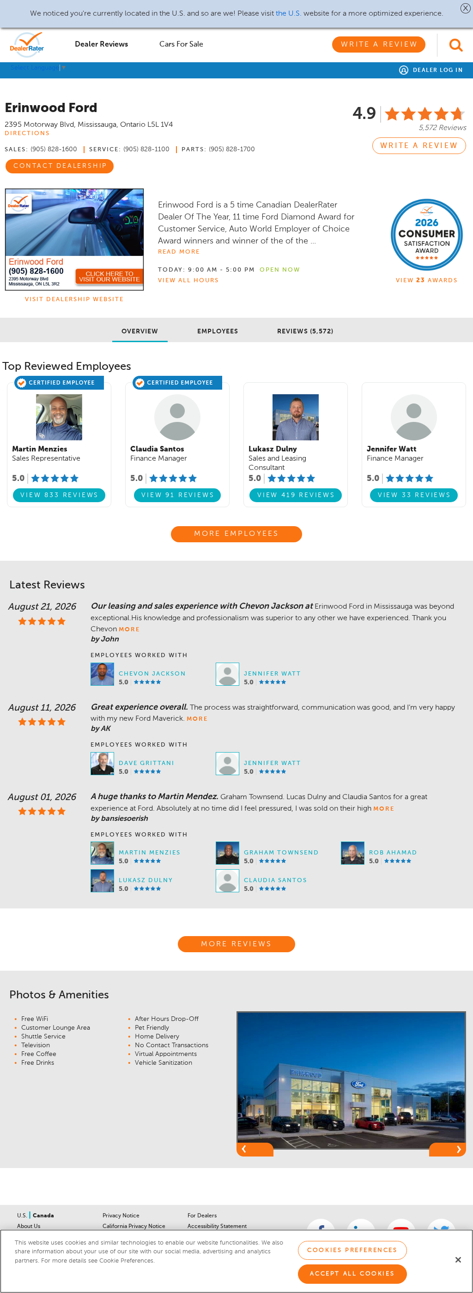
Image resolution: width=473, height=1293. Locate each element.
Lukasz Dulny (146, 881)
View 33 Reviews (414, 495)
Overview (139, 331)
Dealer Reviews (101, 44)
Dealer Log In (437, 70)
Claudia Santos (275, 881)
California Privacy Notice (134, 1226)
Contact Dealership (60, 166)
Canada (43, 1216)
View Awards (427, 281)
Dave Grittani (147, 763)
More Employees (236, 534)
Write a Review (379, 44)
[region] (236, 1261)
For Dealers (202, 1216)
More (129, 630)
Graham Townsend (281, 853)
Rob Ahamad (393, 853)
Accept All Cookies (352, 1274)
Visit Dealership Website (74, 299)
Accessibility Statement (217, 1226)
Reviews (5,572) (305, 331)
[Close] (458, 1260)
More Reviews (236, 944)
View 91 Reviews (177, 495)
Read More (179, 252)
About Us (28, 1226)
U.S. (23, 1216)
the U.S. (289, 14)
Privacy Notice (121, 1216)
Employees (217, 331)
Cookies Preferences (352, 1250)
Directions (27, 133)
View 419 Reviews (296, 495)
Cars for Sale (181, 44)
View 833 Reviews (59, 495)
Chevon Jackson (152, 674)
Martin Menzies (150, 853)
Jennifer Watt (272, 674)
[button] (466, 8)
